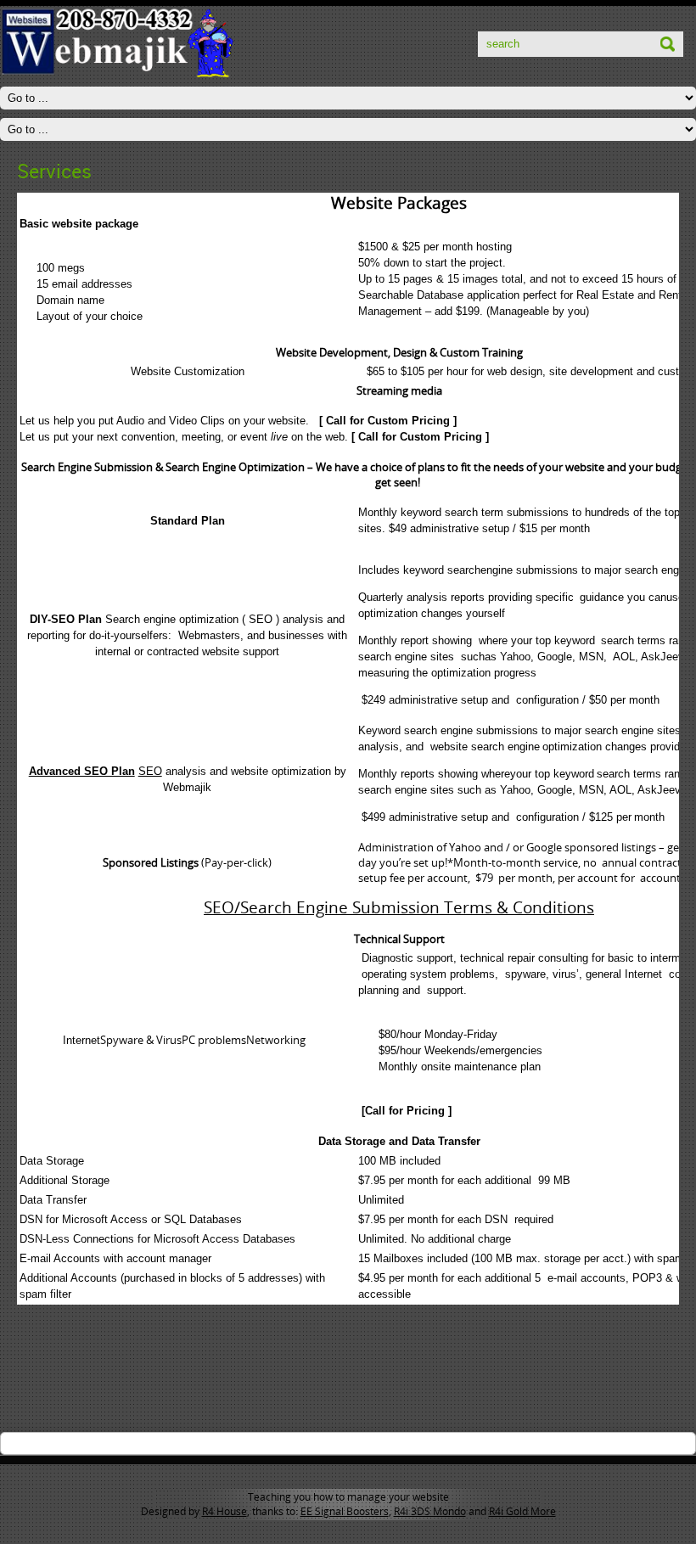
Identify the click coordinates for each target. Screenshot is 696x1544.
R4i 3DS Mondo (430, 1511)
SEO (150, 771)
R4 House (224, 1511)
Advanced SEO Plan (82, 771)
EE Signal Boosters (344, 1511)
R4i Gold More (522, 1511)
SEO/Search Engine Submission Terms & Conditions (399, 907)
